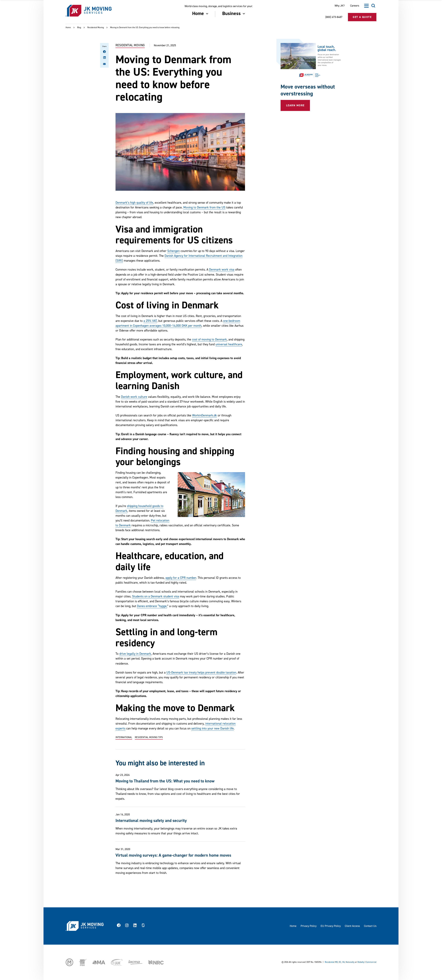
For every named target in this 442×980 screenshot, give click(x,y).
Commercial (371, 962)
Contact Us (370, 926)
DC (340, 962)
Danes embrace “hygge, (152, 606)
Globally (360, 962)
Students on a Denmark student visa (155, 596)
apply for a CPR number (180, 578)
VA (343, 962)
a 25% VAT (150, 321)
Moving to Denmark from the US (204, 207)
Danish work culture (134, 397)
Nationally (350, 962)
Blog (79, 27)
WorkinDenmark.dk (204, 415)
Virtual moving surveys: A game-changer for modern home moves (173, 855)
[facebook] (119, 926)
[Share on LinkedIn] (104, 58)
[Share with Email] (104, 64)
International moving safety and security (151, 820)
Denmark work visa (221, 270)
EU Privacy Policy (331, 926)
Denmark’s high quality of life (134, 203)
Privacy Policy (308, 926)
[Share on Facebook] (104, 52)
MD (336, 962)
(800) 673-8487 (333, 17)
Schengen (173, 251)
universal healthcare (228, 344)
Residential (329, 962)
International (124, 737)
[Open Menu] (366, 6)
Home (68, 27)
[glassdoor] (143, 926)
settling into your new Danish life (212, 728)
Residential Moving (95, 27)
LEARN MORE (295, 105)
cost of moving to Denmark (209, 340)
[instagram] (127, 926)
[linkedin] (135, 926)
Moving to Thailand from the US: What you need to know (165, 781)
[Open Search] (373, 6)
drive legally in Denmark (135, 654)
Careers (354, 5)
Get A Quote (362, 17)
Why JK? (340, 5)
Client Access (352, 926)
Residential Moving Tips (149, 737)
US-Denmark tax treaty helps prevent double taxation (201, 673)
